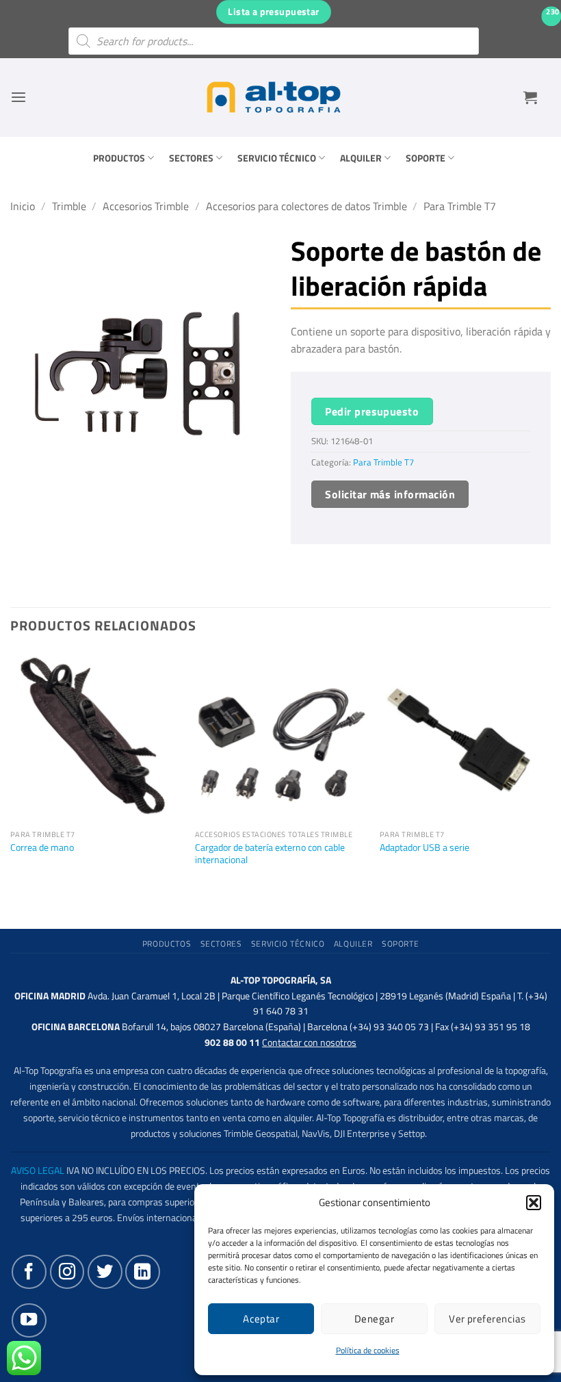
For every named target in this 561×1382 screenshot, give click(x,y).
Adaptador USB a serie (424, 847)
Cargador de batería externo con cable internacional (270, 854)
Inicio (22, 206)
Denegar (374, 1319)
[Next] (550, 779)
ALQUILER (361, 158)
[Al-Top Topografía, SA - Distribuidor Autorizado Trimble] (273, 97)
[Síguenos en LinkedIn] (142, 1272)
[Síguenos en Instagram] (67, 1272)
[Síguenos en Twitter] (105, 1272)
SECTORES (191, 158)
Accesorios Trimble (146, 206)
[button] (533, 1203)
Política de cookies (368, 1350)
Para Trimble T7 (459, 206)
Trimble (69, 206)
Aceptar (261, 1319)
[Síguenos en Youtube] (29, 1320)
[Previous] (11, 779)
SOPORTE (425, 158)
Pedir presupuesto (372, 411)
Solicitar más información (390, 494)
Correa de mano (42, 847)
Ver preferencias (487, 1319)
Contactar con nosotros (309, 1042)
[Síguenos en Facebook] (29, 1272)
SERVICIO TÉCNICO (276, 158)
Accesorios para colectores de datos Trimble (306, 206)
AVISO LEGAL (37, 1170)
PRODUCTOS (119, 158)
